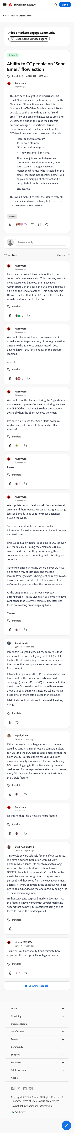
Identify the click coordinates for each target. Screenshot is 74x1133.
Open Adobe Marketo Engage (31, 38)
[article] (37, 291)
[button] (18, 76)
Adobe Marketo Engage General (18, 15)
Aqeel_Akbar (21, 735)
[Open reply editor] (37, 242)
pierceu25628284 (23, 941)
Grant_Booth (21, 642)
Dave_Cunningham (25, 846)
